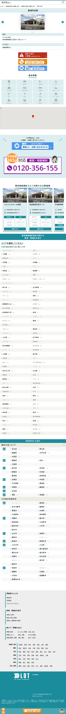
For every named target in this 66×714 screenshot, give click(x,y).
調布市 (16, 537)
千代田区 (17, 483)
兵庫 (24, 655)
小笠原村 (17, 514)
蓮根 (36, 400)
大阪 (20, 655)
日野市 (16, 556)
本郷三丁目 (38, 433)
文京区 (16, 491)
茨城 (38, 648)
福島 (46, 644)
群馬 (42, 648)
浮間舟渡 (7, 392)
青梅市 (16, 511)
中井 (36, 387)
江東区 (16, 464)
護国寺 (7, 375)
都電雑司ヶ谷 (9, 304)
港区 (15, 495)
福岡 (20, 666)
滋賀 (32, 655)
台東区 (16, 480)
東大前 (37, 425)
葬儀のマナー (10, 635)
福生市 (16, 564)
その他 (33, 637)
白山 (6, 421)
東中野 (7, 412)
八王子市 (17, 545)
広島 (24, 659)
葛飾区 (16, 460)
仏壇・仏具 (31, 632)
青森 (25, 644)
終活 (29, 637)
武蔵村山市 (18, 579)
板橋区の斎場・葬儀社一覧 (27, 6)
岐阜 (28, 652)
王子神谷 (37, 337)
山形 (42, 644)
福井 (49, 652)
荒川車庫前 (8, 346)
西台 (36, 412)
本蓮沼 (7, 271)
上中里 (7, 337)
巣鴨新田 (37, 300)
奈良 (37, 655)
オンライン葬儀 (22, 632)
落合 (36, 396)
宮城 (34, 644)
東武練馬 (7, 404)
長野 (37, 652)
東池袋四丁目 (9, 312)
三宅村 (16, 576)
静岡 (24, 652)
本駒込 (7, 416)
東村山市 (17, 553)
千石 (36, 392)
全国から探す (10, 614)
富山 (41, 652)
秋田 (38, 644)
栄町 (36, 296)
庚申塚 (37, 292)
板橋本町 (7, 258)
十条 (6, 267)
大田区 (16, 457)
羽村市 (16, 549)
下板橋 (7, 254)
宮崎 (41, 666)
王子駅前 (37, 287)
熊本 (32, 666)
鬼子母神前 (8, 308)
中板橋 (37, 262)
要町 (36, 275)
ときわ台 (7, 275)
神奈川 (25, 648)
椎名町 (37, 329)
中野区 (16, 487)
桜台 (6, 396)
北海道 (21, 644)
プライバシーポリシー (13, 603)
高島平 (7, 433)
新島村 (16, 541)
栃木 (46, 648)
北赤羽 (37, 333)
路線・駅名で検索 (12, 617)
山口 (37, 659)
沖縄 (51, 666)
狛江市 (16, 530)
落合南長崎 (38, 383)
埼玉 (29, 648)
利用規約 (9, 600)
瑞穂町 (16, 572)
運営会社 (9, 597)
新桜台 (7, 379)
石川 (45, 652)
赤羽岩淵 (37, 350)
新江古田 (7, 387)
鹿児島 (46, 666)
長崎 (28, 666)
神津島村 (17, 522)
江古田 (37, 371)
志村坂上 (7, 325)
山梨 (54, 652)
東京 (20, 648)
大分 (37, 666)
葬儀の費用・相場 (12, 637)
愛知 (20, 652)
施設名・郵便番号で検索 (13, 620)
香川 (24, 662)
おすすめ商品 (32, 635)
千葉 (34, 648)
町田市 (16, 568)
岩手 (29, 644)
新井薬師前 (38, 416)
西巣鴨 (37, 271)
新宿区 (16, 472)
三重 (46, 655)
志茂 (36, 375)
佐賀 (24, 666)
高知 (32, 662)
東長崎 (7, 358)
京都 (28, 655)
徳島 (28, 662)
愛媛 (20, 662)
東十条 (7, 287)
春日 (6, 429)
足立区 (16, 449)
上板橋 (7, 354)
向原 (36, 312)
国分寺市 (17, 526)
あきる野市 (18, 507)
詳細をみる (15, 229)
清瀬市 (16, 518)
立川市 (16, 534)
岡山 (20, 659)
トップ (1, 6)
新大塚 (37, 354)
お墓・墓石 (21, 637)
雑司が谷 (37, 308)
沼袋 (36, 421)
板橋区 (16, 453)
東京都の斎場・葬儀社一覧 (12, 6)
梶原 (36, 321)
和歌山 (42, 655)
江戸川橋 (7, 408)
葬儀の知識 (10, 632)
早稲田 (7, 367)
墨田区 (16, 476)
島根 (28, 659)
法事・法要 (21, 635)
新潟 (32, 652)
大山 (36, 251)
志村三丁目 (8, 371)
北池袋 (7, 262)
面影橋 (37, 342)
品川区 (16, 468)
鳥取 (32, 659)
